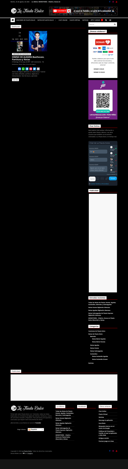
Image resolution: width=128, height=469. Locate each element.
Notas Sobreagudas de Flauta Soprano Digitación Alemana (64, 430)
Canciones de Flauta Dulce (21, 54)
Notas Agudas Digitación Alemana (99, 310)
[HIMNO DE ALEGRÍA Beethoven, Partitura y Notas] (29, 32)
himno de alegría (31, 64)
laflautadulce (112, 172)
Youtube (38, 423)
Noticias (91, 363)
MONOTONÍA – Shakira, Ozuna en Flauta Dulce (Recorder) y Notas (49, 3)
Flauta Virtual (103, 414)
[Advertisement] (103, 243)
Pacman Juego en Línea (106, 441)
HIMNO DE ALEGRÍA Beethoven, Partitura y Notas (28, 58)
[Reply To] (106, 148)
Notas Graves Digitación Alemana (99, 307)
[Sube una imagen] (102, 178)
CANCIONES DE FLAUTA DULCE (25, 20)
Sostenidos (93, 354)
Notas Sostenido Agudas (100, 356)
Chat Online (102, 411)
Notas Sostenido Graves (100, 359)
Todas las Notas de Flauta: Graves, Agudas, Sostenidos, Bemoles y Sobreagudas (65, 413)
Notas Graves (94, 348)
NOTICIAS (85, 20)
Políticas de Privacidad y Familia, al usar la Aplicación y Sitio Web (108, 433)
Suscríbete (102, 423)
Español (34, 429)
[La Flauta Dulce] (13, 20)
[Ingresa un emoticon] (98, 178)
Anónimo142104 (112, 155)
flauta (20, 64)
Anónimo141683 (112, 149)
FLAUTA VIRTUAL (75, 20)
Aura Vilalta (111, 161)
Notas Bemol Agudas (99, 339)
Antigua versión (104, 438)
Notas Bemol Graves (98, 342)
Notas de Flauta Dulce (95, 334)
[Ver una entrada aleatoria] (110, 20)
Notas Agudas (94, 345)
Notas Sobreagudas (96, 351)
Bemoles (93, 336)
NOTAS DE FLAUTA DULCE (45, 20)
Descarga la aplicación (106, 420)
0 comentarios (37, 62)
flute (24, 64)
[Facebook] (19, 69)
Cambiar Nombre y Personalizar (100, 183)
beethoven (15, 64)
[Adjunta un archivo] (107, 178)
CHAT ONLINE (63, 20)
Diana (111, 167)
